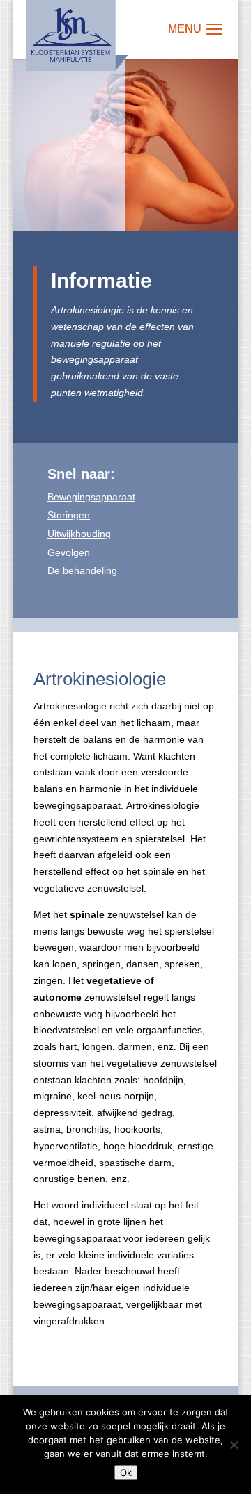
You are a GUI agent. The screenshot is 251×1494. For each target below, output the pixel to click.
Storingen (68, 514)
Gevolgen (68, 552)
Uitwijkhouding (79, 533)
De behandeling (82, 570)
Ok (126, 1472)
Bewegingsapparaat (91, 496)
